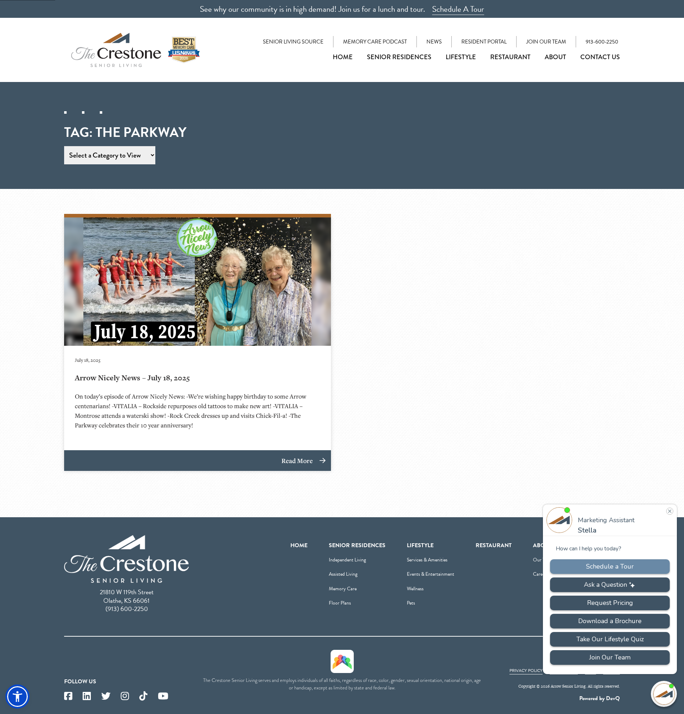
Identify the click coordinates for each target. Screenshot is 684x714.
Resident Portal (484, 42)
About (555, 57)
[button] (17, 696)
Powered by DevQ (599, 698)
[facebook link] (68, 696)
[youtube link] (163, 696)
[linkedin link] (87, 696)
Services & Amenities (427, 560)
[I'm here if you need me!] (664, 694)
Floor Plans (340, 603)
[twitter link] (105, 696)
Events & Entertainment (430, 574)
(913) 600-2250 (126, 608)
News (434, 42)
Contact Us (600, 57)
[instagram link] (125, 696)
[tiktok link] (143, 696)
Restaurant (510, 57)
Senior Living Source (293, 42)
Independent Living (347, 560)
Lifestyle (461, 57)
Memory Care (343, 588)
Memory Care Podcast (375, 42)
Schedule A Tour (458, 9)
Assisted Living (343, 574)
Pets (411, 603)
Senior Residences (399, 57)
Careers (540, 574)
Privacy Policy (526, 670)
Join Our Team (546, 42)
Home (343, 57)
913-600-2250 (602, 42)
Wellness (415, 588)
